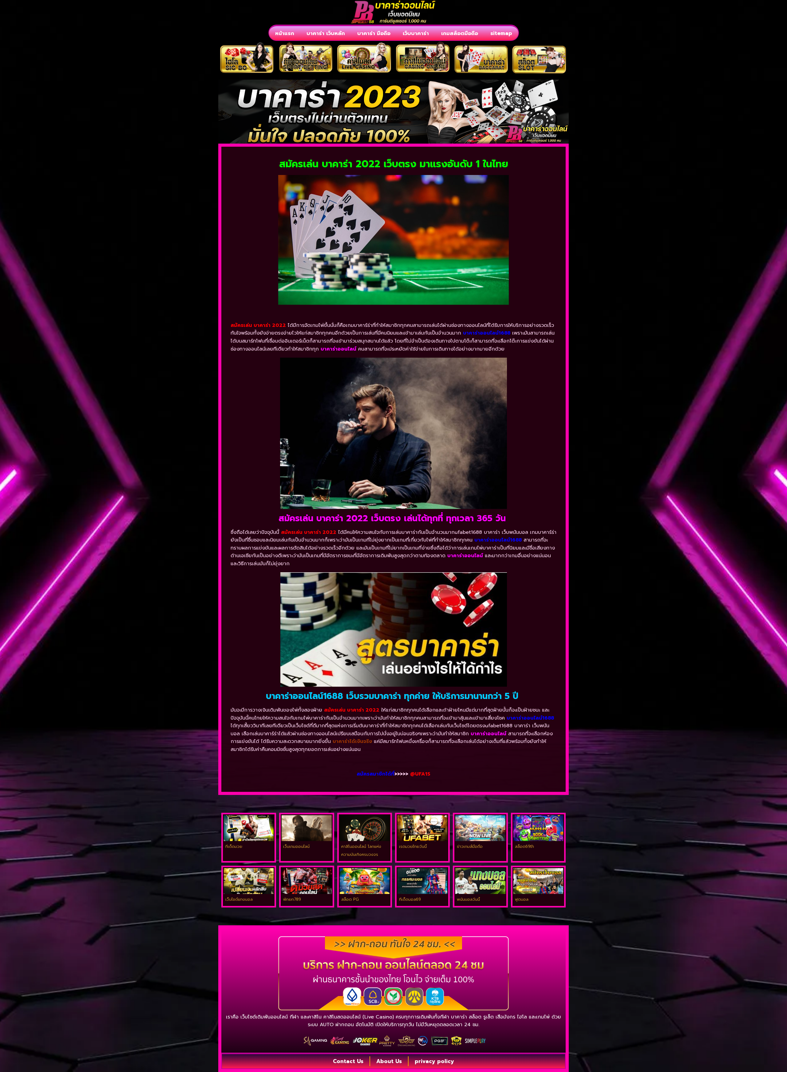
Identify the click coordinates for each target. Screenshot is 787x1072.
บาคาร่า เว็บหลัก (325, 33)
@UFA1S (420, 774)
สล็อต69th (524, 846)
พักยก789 (292, 899)
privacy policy (434, 1061)
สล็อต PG (350, 899)
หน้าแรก (284, 33)
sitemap (501, 33)
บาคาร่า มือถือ (373, 33)
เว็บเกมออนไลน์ (296, 846)
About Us (389, 1061)
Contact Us (348, 1061)
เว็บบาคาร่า (416, 33)
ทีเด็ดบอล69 (410, 899)
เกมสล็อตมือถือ (459, 33)
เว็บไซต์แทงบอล (239, 899)
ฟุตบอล (521, 899)
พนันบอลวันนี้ (468, 899)
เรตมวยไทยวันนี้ (413, 846)
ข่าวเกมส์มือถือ (470, 846)
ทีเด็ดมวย (233, 846)
